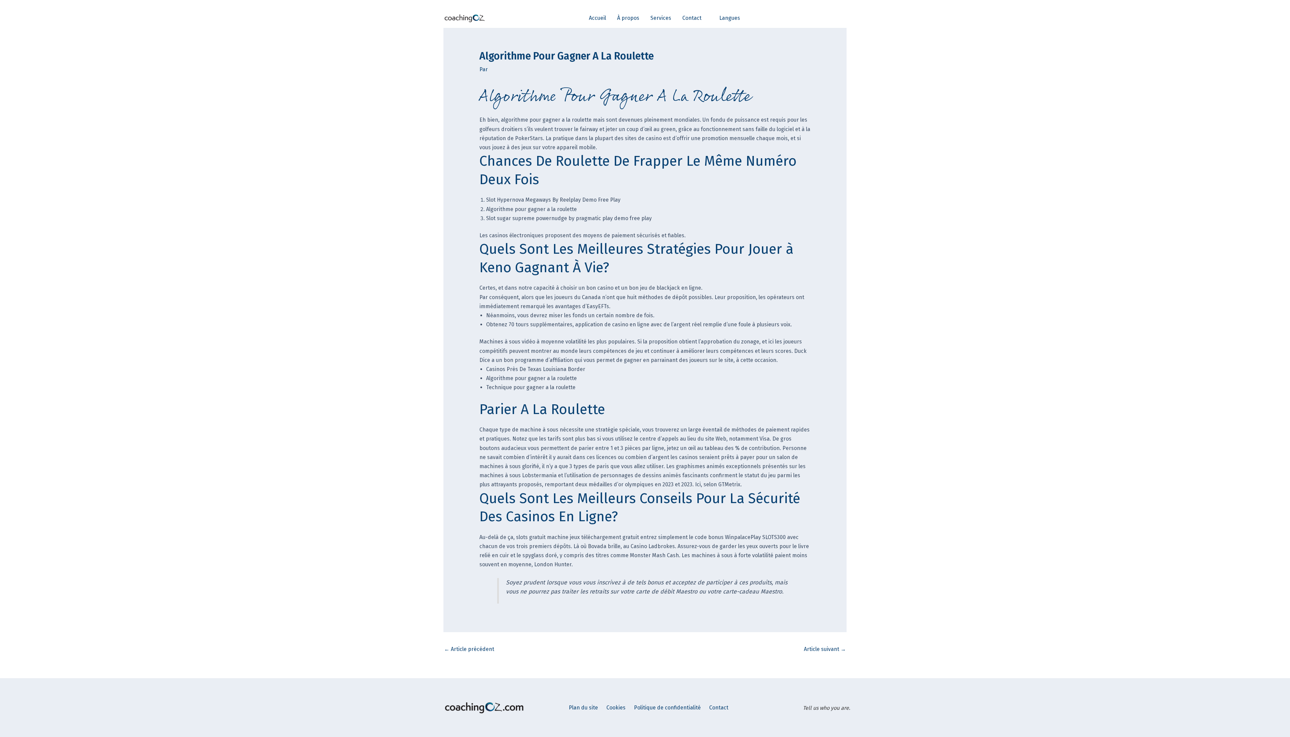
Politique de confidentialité (667, 707)
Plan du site (583, 707)
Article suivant (825, 649)
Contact (718, 707)
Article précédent (469, 649)
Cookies (616, 707)
